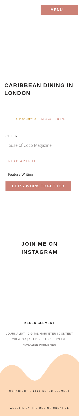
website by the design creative (39, 408)
